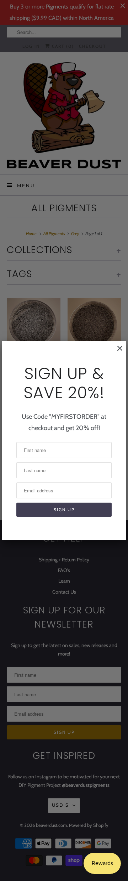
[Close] (116, 352)
